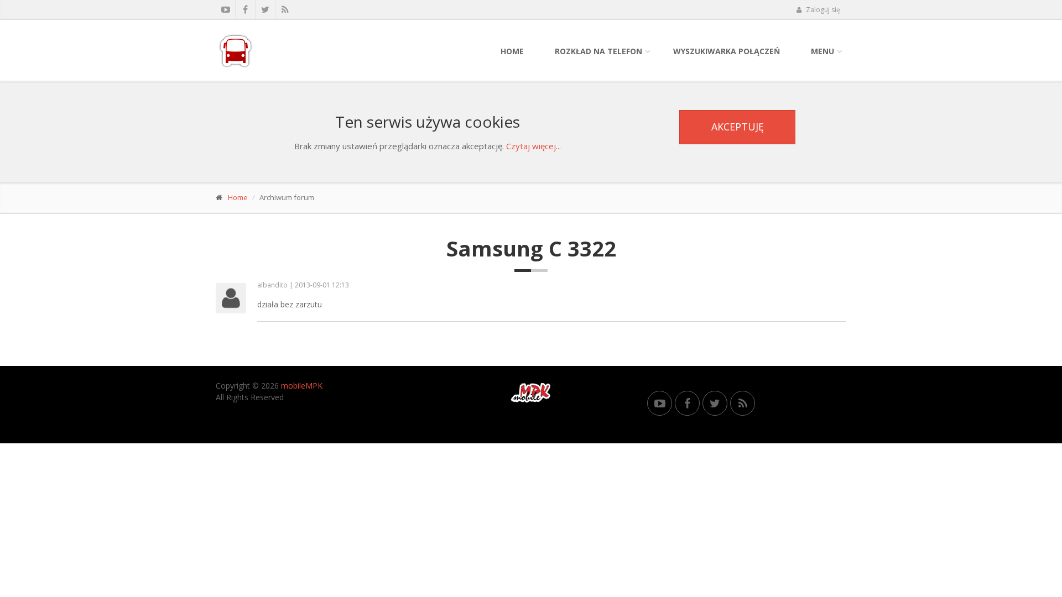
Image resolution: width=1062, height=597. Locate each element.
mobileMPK (301, 385)
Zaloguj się (822, 9)
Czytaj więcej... (533, 145)
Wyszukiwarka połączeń (726, 51)
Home (512, 51)
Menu (822, 51)
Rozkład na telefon (598, 51)
